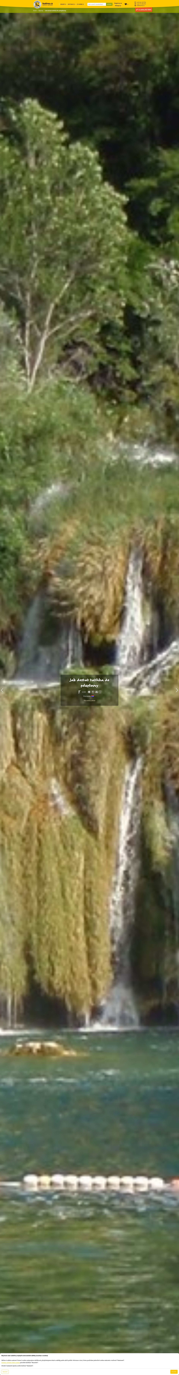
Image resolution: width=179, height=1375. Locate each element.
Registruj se (118, 3)
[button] (2, 690)
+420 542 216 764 (141, 2)
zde (23, 1342)
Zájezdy (40, 10)
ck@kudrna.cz (141, 5)
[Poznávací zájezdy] (79, 692)
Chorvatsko (87, 696)
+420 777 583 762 (141, 4)
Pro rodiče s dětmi (89, 700)
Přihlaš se (118, 5)
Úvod (35, 10)
